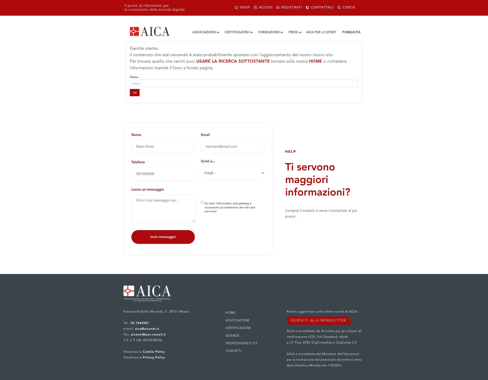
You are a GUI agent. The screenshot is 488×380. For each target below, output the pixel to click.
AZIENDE (232, 335)
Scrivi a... (208, 161)
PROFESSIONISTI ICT (242, 343)
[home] (156, 31)
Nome (136, 135)
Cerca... (135, 76)
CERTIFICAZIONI (237, 32)
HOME (316, 61)
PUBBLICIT (351, 32)
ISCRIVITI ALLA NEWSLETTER (318, 320)
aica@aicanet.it (147, 329)
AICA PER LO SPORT (321, 32)
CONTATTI (234, 351)
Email (205, 135)
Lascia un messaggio (147, 189)
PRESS (293, 32)
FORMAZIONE (269, 32)
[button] (205, 32)
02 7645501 (140, 323)
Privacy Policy (154, 357)
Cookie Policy (154, 351)
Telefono (138, 162)
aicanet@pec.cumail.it (148, 334)
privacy (244, 203)
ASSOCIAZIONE (204, 32)
